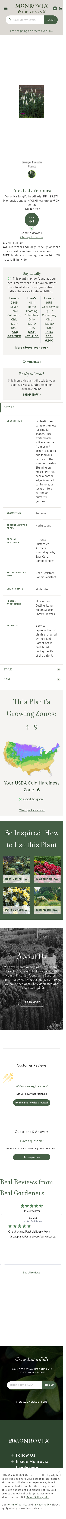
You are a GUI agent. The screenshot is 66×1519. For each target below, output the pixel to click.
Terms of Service (17, 1504)
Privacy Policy (42, 1504)
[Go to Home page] (32, 8)
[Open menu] (5, 8)
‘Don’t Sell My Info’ (37, 1497)
